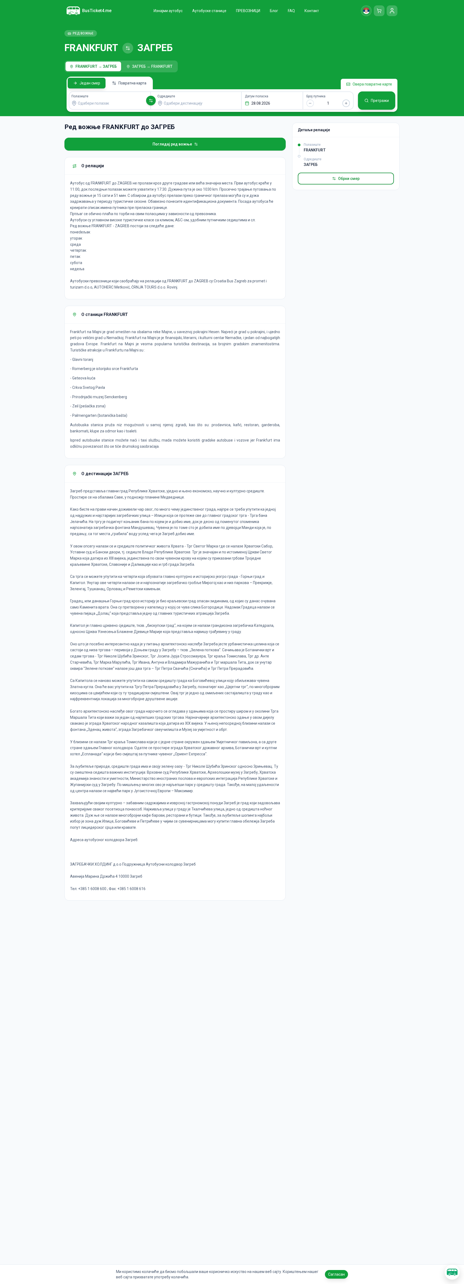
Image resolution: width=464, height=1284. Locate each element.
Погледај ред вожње (172, 144)
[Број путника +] (346, 103)
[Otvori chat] (452, 1272)
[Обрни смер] (151, 100)
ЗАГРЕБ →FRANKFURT (152, 66)
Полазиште (79, 96)
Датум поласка (256, 96)
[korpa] (379, 10)
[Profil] (392, 10)
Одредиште (166, 96)
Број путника (315, 96)
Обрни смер (349, 178)
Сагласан (336, 1274)
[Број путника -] (310, 103)
